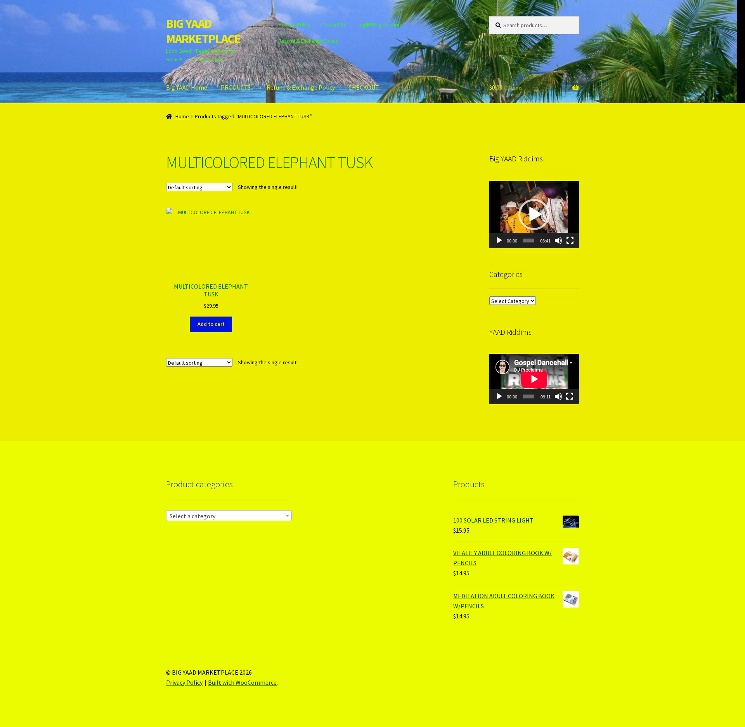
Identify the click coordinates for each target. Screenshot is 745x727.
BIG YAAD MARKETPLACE (203, 31)
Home (182, 116)
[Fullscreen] (570, 240)
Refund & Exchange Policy (308, 40)
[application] (534, 214)
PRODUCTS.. (237, 87)
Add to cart (211, 323)
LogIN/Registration (379, 24)
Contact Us (334, 24)
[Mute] (558, 240)
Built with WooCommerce (242, 682)
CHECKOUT (363, 87)
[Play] (499, 240)
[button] (533, 214)
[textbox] (228, 516)
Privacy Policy (295, 24)
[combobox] (229, 515)
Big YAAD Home (186, 87)
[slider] (528, 240)
